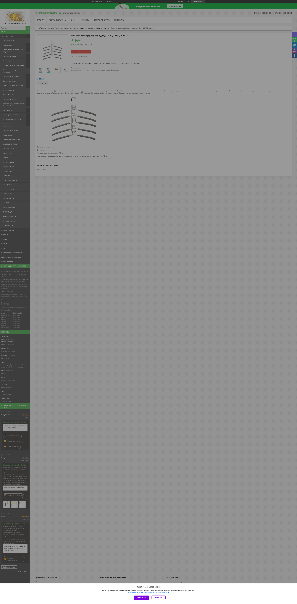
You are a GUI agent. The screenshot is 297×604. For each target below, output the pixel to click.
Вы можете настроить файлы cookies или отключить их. (148, 592)
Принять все (141, 598)
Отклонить (159, 598)
